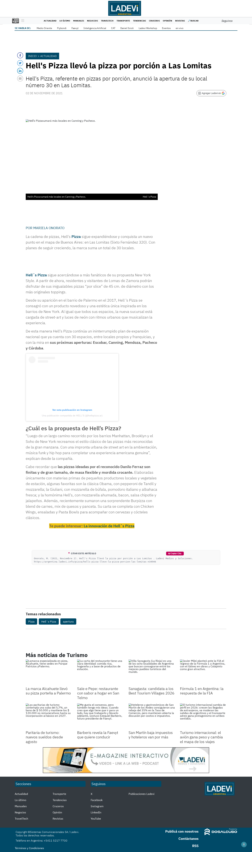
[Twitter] (20, 63)
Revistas (180, 20)
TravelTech (107, 20)
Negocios (92, 20)
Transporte (123, 20)
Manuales (78, 20)
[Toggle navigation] (22, 20)
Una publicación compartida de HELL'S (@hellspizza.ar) (72, 415)
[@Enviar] (20, 79)
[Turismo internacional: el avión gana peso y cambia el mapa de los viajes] (203, 716)
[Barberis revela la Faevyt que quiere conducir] (100, 716)
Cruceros (154, 20)
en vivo (179, 28)
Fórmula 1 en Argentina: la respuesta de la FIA (202, 690)
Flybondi (62, 28)
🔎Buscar (193, 20)
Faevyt (75, 28)
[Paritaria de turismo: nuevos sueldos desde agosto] (49, 716)
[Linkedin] (20, 71)
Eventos (166, 28)
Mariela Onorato (48, 228)
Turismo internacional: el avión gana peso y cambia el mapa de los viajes (201, 737)
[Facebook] (20, 55)
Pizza (76, 236)
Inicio (32, 56)
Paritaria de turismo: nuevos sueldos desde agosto (44, 737)
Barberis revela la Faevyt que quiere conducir (97, 734)
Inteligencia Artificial (94, 28)
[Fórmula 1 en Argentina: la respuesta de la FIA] (203, 672)
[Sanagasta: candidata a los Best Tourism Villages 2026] (152, 672)
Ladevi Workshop (148, 28)
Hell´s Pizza (36, 274)
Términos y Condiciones (29, 848)
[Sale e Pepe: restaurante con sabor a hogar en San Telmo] (100, 672)
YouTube (96, 818)
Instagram (97, 806)
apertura (68, 621)
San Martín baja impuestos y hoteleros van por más (151, 734)
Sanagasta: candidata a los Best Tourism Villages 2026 (151, 690)
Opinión (167, 20)
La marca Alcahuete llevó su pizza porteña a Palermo (48, 690)
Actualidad (50, 20)
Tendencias (139, 20)
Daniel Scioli (127, 28)
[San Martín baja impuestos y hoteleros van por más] (152, 716)
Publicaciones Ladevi (141, 794)
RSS (195, 845)
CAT (113, 28)
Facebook (97, 800)
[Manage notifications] (244, 844)
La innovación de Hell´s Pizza (109, 525)
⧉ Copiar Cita (174, 553)
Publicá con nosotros (182, 831)
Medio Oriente (44, 28)
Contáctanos (188, 838)
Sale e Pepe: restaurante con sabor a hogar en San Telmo (98, 693)
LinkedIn (96, 812)
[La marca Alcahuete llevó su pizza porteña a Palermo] (49, 672)
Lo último (64, 20)
